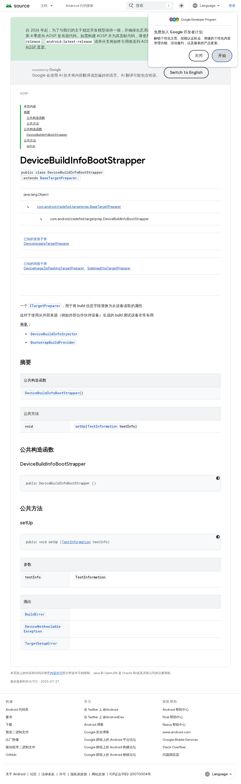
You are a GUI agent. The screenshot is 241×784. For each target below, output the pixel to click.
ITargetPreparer (45, 306)
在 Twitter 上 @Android (101, 709)
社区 (33, 774)
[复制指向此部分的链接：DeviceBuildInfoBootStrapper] (90, 464)
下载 (9, 724)
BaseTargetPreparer (58, 178)
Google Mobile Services (180, 739)
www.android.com (177, 732)
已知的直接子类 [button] (46, 241)
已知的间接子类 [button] (77, 265)
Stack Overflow (174, 747)
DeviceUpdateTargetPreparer (46, 244)
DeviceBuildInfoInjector (54, 334)
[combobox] (149, 5)
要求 (9, 717)
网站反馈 (98, 774)
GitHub (11, 755)
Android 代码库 (17, 709)
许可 (62, 774)
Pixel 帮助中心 (173, 717)
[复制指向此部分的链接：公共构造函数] (58, 450)
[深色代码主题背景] (218, 478)
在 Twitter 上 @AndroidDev (104, 717)
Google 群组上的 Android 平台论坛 (110, 739)
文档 (44, 6)
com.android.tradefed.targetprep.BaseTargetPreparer (79, 207)
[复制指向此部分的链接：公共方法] (47, 509)
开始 (222, 55)
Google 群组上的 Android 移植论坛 (110, 755)
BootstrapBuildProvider (53, 342)
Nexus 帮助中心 (174, 724)
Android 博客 (94, 724)
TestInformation (102, 426)
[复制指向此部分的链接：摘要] (36, 363)
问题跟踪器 (171, 755)
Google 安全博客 (96, 732)
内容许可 (56, 673)
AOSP (24, 93)
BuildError (34, 614)
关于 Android (15, 774)
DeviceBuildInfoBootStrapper (52, 393)
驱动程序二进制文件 (20, 747)
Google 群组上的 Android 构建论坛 (110, 747)
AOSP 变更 (35, 47)
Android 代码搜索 (79, 6)
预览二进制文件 (17, 732)
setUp (80, 426)
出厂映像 (12, 739)
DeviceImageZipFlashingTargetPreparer (54, 268)
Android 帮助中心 (176, 709)
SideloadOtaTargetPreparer (108, 268)
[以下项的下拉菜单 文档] (53, 5)
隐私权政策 (79, 774)
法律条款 (48, 774)
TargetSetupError (41, 643)
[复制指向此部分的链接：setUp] (37, 523)
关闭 (199, 55)
